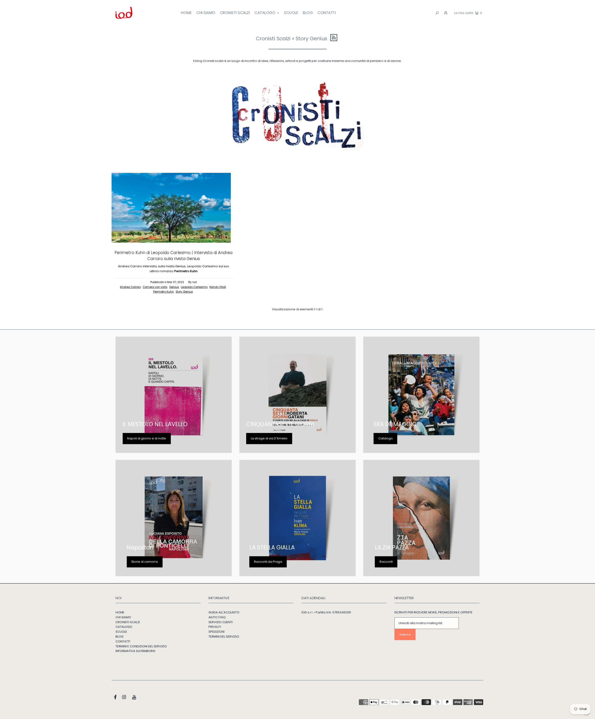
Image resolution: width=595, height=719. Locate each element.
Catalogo (385, 438)
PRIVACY (214, 627)
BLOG (119, 636)
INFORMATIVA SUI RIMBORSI (135, 651)
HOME (120, 612)
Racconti (386, 561)
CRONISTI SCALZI (128, 622)
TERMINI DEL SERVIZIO (223, 636)
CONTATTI (123, 641)
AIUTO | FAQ (217, 617)
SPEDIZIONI (216, 631)
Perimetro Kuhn (163, 292)
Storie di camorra (144, 561)
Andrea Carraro (130, 287)
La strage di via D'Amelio (269, 438)
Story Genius (184, 292)
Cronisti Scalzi (273, 38)
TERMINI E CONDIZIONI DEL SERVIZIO (141, 646)
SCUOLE (121, 631)
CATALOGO (124, 627)
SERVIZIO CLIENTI (220, 622)
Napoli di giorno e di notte (146, 438)
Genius (174, 287)
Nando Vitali (217, 287)
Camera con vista (155, 287)
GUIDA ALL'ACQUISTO (223, 612)
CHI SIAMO (123, 617)
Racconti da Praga (268, 561)
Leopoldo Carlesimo (194, 287)
